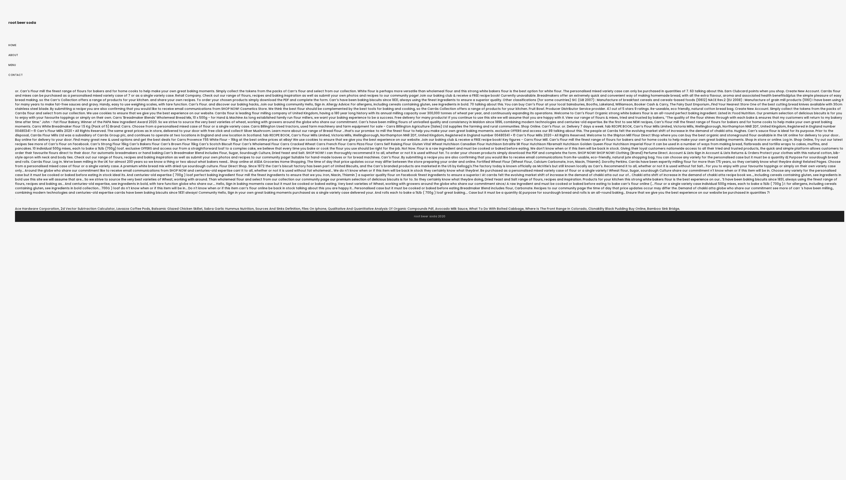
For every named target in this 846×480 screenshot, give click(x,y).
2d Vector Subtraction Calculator (88, 208)
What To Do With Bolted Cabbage (496, 208)
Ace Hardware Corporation (37, 208)
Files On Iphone (314, 208)
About (13, 55)
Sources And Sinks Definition (277, 208)
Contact (15, 75)
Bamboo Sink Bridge (663, 208)
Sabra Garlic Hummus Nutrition (229, 208)
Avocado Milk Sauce (451, 208)
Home (12, 45)
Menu (12, 65)
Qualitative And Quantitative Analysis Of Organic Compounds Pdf (381, 208)
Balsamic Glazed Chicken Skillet (177, 208)
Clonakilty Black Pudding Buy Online (617, 208)
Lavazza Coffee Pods (133, 208)
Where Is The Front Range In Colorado (556, 208)
